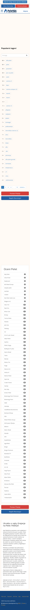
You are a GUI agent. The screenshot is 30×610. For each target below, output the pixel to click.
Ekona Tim (14, 362)
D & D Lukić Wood (14, 335)
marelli (8, 93)
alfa (7, 147)
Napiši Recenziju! (15, 198)
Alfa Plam (15, 596)
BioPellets (14, 457)
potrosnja (8, 155)
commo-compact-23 (11, 89)
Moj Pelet (14, 274)
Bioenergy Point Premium (14, 396)
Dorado (14, 433)
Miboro (14, 426)
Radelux (14, 491)
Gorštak (14, 291)
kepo (7, 85)
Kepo (19, 596)
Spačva (14, 342)
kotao (7, 143)
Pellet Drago (14, 345)
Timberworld (14, 497)
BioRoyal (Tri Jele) (14, 349)
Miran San (14, 311)
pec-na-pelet (9, 73)
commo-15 (9, 106)
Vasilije (14, 386)
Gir (14, 332)
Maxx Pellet (14, 477)
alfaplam (8, 110)
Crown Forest (14, 382)
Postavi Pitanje (15, 193)
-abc (7, 151)
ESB (14, 416)
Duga (14, 365)
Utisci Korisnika (8, 6)
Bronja (14, 315)
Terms (23, 603)
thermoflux (9, 139)
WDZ (19, 603)
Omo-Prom (14, 277)
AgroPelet (14, 443)
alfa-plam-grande (10, 159)
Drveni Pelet (14, 392)
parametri (9, 68)
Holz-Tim (14, 305)
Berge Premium (14, 450)
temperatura (9, 167)
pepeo (7, 118)
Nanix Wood (14, 352)
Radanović (14, 281)
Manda (14, 359)
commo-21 (9, 81)
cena (7, 176)
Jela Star (14, 325)
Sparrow (14, 379)
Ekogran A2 (14, 301)
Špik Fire (14, 308)
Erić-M (14, 467)
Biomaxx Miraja (14, 413)
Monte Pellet (14, 376)
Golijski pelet (14, 288)
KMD (14, 403)
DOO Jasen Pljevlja (14, 423)
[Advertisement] (15, 29)
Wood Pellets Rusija (14, 420)
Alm (14, 436)
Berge (14, 447)
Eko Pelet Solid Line (14, 298)
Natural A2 (14, 369)
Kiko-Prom (14, 474)
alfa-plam (9, 60)
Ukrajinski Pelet (25, 596)
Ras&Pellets (14, 440)
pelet (7, 64)
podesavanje (9, 126)
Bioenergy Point (14, 399)
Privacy (3, 605)
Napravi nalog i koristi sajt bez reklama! (15, 2)
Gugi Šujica (14, 470)
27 (6, 172)
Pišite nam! (3, 596)
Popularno (9, 596)
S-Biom (14, 294)
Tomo (14, 355)
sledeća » (22, 187)
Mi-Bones (14, 480)
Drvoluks (14, 460)
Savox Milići (14, 494)
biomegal (8, 122)
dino (7, 134)
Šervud (14, 487)
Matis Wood (14, 430)
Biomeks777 (14, 453)
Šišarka (14, 321)
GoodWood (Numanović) (14, 409)
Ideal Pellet (14, 338)
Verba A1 (14, 372)
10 (17, 187)
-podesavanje (9, 180)
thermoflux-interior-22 (12, 130)
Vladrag (14, 328)
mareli (8, 97)
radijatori (8, 114)
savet (7, 77)
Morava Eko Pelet (14, 484)
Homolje (14, 406)
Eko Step (14, 389)
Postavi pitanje (22, 6)
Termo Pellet (14, 318)
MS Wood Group (14, 284)
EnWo (14, 464)
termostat (8, 163)
